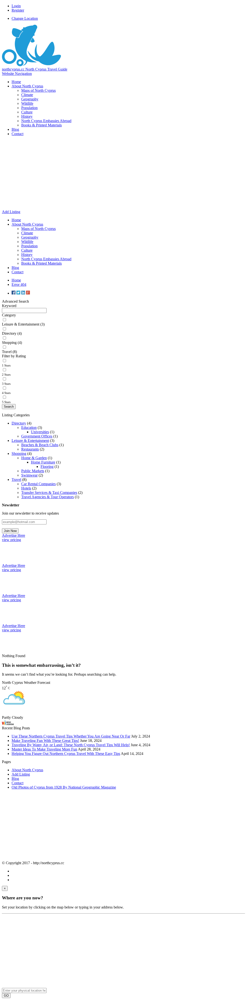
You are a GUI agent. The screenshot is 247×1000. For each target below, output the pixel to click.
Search (9, 406)
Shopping (19, 453)
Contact (17, 783)
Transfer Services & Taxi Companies (49, 492)
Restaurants (30, 449)
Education (29, 427)
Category (9, 315)
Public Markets (32, 471)
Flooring (47, 466)
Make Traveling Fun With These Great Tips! (45, 741)
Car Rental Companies (38, 484)
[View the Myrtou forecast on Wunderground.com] (8, 724)
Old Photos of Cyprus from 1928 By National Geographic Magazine (64, 787)
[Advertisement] (123, 173)
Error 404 (19, 284)
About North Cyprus (27, 770)
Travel (16, 479)
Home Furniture (43, 462)
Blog (15, 779)
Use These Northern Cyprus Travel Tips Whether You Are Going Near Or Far (71, 736)
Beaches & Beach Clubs (39, 445)
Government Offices (36, 436)
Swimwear (29, 475)
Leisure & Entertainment (30, 440)
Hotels (26, 488)
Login (16, 6)
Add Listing (21, 774)
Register (18, 10)
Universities (40, 432)
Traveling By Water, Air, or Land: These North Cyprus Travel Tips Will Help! (71, 745)
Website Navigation (17, 74)
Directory (19, 423)
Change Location (25, 18)
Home (16, 280)
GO (6, 995)
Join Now (10, 531)
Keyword (9, 306)
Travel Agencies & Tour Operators (47, 497)
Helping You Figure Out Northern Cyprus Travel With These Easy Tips (66, 754)
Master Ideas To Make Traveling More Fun (44, 749)
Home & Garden (34, 458)
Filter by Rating (14, 356)
